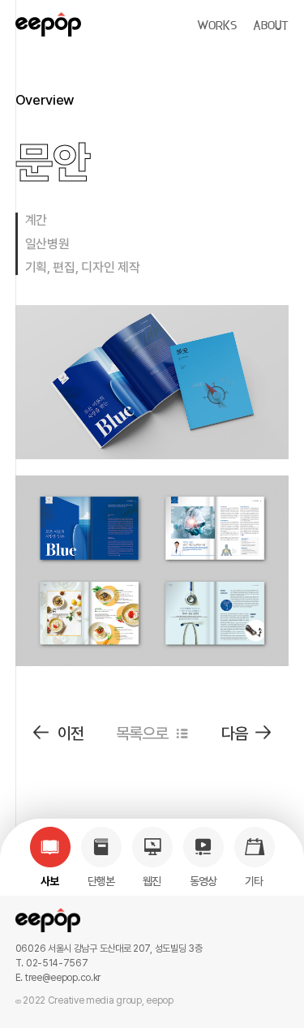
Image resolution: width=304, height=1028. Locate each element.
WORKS (217, 26)
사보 (50, 881)
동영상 (203, 881)
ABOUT (271, 26)
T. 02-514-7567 (51, 963)
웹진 (152, 881)
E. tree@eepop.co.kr (58, 977)
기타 (254, 881)
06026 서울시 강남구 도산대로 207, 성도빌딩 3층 (109, 948)
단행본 (101, 881)
